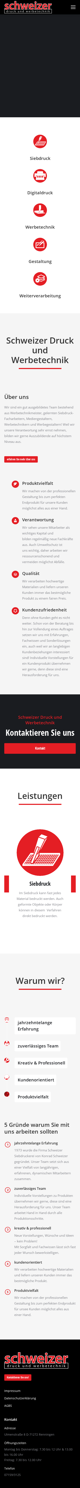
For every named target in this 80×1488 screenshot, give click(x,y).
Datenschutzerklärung (21, 1398)
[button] (6, 883)
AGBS (8, 1406)
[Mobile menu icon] (73, 7)
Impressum (12, 1391)
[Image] (40, 852)
